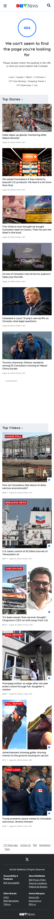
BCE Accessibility (11, 883)
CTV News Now (23, 85)
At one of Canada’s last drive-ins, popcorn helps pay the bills (26, 275)
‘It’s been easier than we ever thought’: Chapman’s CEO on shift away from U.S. (25, 619)
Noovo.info (34, 897)
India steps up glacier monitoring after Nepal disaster (24, 136)
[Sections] (5, 6)
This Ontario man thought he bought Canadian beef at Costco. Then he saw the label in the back (26, 229)
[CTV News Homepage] (27, 6)
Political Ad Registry (38, 886)
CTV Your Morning (17, 81)
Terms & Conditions (38, 883)
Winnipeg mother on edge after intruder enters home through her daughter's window (25, 686)
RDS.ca (32, 904)
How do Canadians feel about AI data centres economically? (24, 487)
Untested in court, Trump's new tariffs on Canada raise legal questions (25, 320)
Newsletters (44, 845)
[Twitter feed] (27, 859)
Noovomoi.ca (35, 901)
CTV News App (10, 845)
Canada (19, 77)
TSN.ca (7, 904)
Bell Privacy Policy (37, 880)
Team (7, 849)
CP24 (6, 897)
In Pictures (39, 77)
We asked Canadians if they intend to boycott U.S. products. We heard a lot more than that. (26, 182)
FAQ (35, 845)
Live (36, 85)
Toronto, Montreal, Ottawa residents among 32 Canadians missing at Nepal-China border (25, 365)
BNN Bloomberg (11, 901)
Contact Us (25, 845)
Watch (29, 77)
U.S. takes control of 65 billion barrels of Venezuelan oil (25, 553)
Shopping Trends (36, 81)
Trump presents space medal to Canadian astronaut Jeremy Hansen (26, 820)
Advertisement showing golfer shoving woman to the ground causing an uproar (25, 754)
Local (11, 77)
